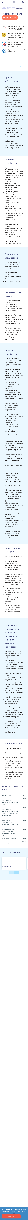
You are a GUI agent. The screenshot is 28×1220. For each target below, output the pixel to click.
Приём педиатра (6, 866)
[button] (16, 872)
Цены (11, 65)
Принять (11, 1216)
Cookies (17, 1209)
